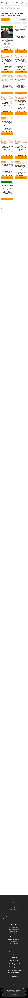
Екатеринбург (15, 967)
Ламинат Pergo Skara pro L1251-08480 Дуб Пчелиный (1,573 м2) (20, 81)
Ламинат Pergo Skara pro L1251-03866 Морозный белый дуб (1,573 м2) (7, 122)
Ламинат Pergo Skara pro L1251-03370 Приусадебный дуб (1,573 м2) (7, 187)
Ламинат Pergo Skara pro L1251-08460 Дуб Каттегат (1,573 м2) (21, 31)
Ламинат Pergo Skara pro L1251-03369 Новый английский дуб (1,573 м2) (21, 146)
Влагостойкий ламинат (7, 23)
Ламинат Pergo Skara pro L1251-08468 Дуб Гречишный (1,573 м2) (7, 60)
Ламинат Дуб (17, 23)
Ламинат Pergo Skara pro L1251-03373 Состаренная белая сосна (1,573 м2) (7, 146)
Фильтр (5, 19)
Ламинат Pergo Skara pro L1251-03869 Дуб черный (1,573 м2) (7, 40)
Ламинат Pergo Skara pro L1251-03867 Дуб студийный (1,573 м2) (7, 102)
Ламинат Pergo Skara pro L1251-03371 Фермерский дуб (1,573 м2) (7, 166)
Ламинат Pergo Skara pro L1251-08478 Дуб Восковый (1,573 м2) (7, 81)
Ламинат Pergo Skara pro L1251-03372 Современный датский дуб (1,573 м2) (21, 166)
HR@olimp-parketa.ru (14, 972)
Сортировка (22, 19)
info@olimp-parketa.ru (15, 964)
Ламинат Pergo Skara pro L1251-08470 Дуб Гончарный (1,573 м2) (20, 60)
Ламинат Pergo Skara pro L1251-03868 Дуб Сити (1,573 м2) (20, 101)
